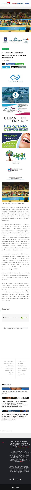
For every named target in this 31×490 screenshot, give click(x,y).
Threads (15, 67)
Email (23, 67)
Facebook (11, 64)
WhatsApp (20, 64)
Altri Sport (5, 49)
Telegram (6, 67)
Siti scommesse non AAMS (6, 431)
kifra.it (22, 461)
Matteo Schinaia (23, 447)
